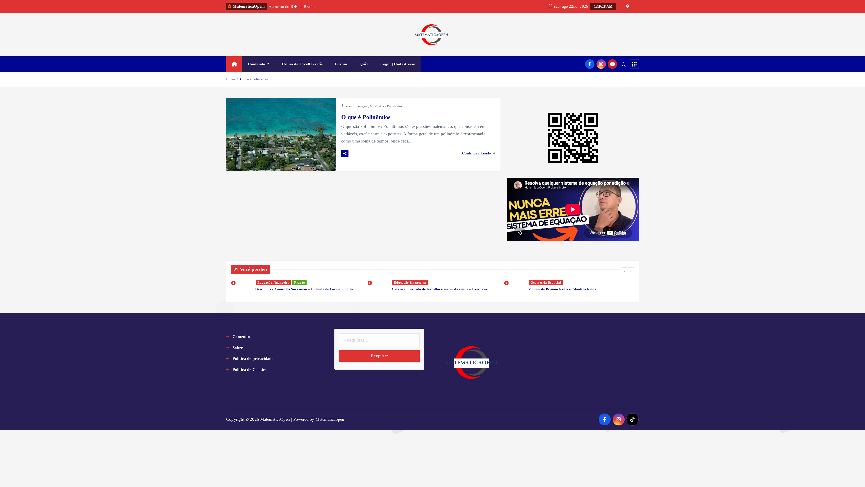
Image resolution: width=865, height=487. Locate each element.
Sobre (237, 347)
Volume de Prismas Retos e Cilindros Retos (562, 289)
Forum (341, 64)
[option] (296, 286)
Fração (299, 282)
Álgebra (346, 106)
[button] (624, 270)
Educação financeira (273, 282)
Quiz (364, 64)
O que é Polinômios (254, 79)
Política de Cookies (249, 369)
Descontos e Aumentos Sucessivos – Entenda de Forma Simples (304, 289)
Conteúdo (256, 64)
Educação (361, 106)
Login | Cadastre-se (397, 64)
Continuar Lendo (477, 153)
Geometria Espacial (545, 282)
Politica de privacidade (252, 358)
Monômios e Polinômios (386, 106)
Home (230, 79)
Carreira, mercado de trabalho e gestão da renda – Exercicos (439, 289)
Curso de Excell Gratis (302, 64)
